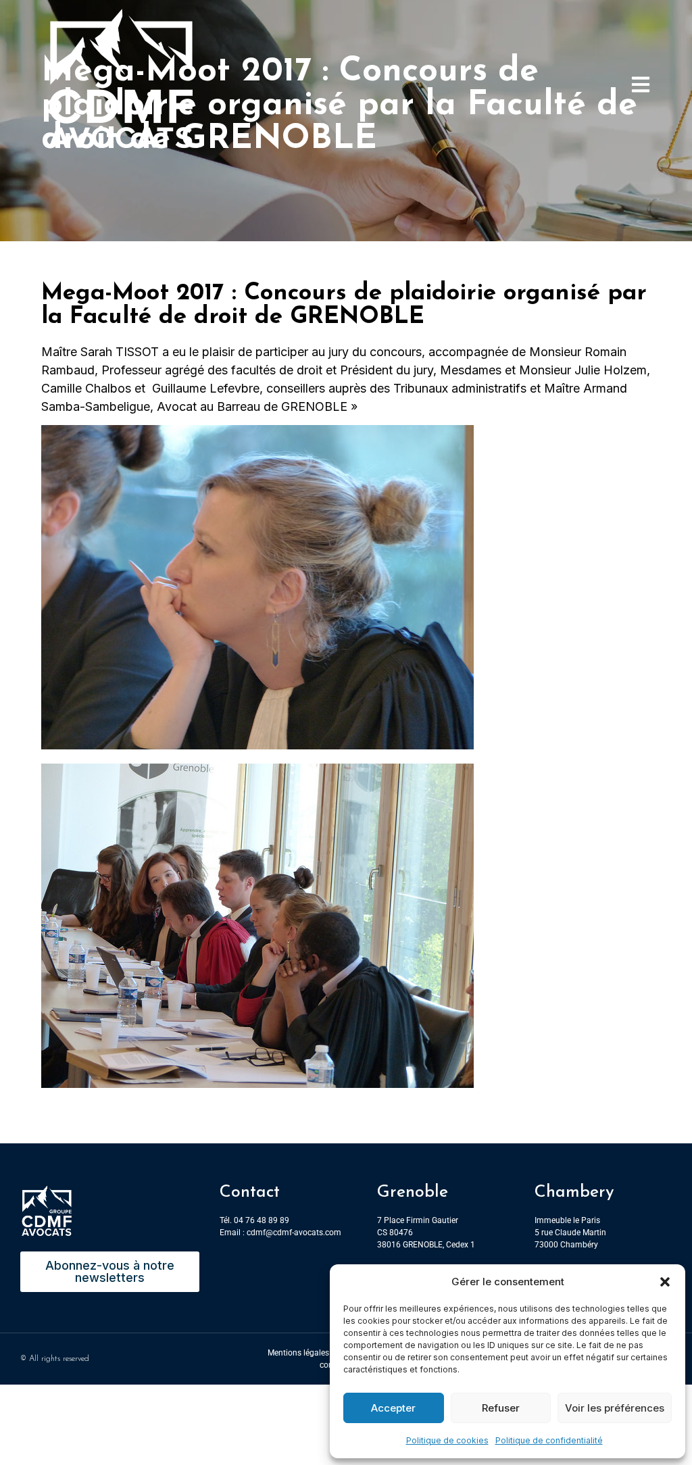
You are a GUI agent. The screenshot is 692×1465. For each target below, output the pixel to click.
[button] (665, 1282)
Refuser (501, 1407)
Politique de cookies (447, 1440)
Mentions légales (298, 1353)
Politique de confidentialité (549, 1440)
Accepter (393, 1407)
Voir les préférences (614, 1407)
